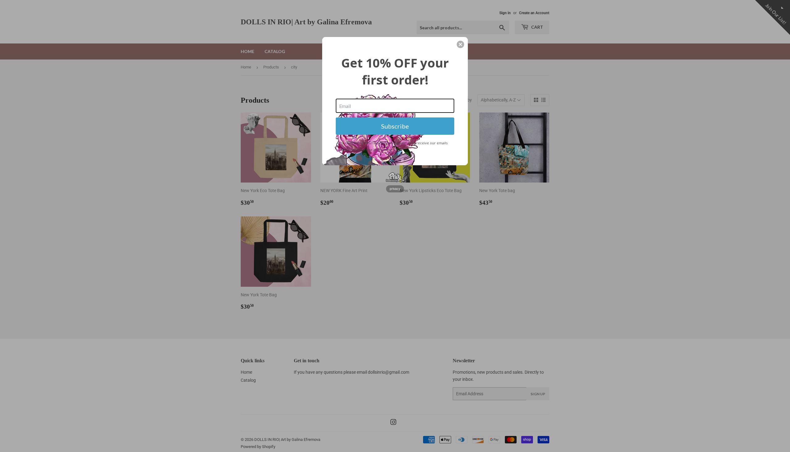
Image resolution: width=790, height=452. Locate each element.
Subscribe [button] (395, 126)
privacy (395, 189)
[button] (460, 44)
